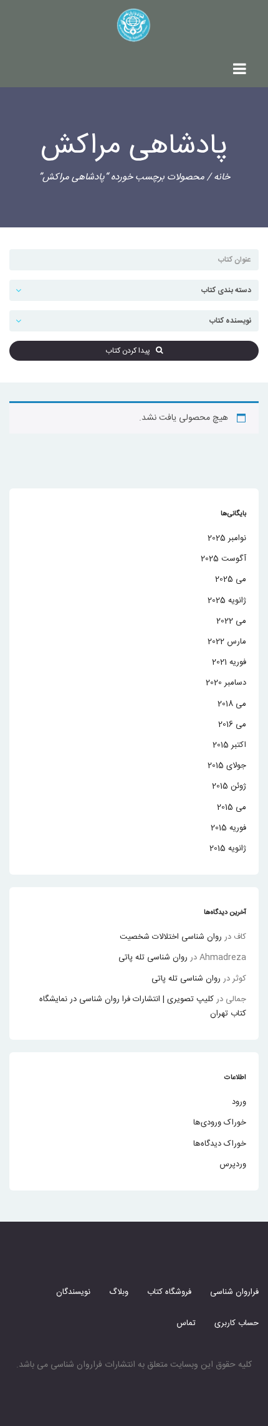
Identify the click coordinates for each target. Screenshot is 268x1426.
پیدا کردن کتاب (130, 351)
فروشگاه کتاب (169, 1292)
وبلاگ (118, 1292)
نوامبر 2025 (227, 538)
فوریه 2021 (229, 662)
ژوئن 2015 (229, 786)
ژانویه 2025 (227, 600)
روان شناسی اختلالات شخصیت (171, 937)
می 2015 (231, 807)
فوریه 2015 (228, 828)
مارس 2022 (227, 642)
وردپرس (232, 1164)
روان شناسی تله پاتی (153, 957)
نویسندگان (73, 1292)
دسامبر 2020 (226, 683)
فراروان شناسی (234, 1292)
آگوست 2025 (223, 559)
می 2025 (230, 579)
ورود (239, 1102)
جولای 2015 (227, 765)
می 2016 (232, 724)
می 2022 (231, 621)
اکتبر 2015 (229, 745)
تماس (186, 1323)
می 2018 (232, 704)
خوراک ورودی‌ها (219, 1122)
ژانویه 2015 (227, 848)
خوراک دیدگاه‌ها (219, 1144)
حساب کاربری (236, 1323)
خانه (222, 177)
